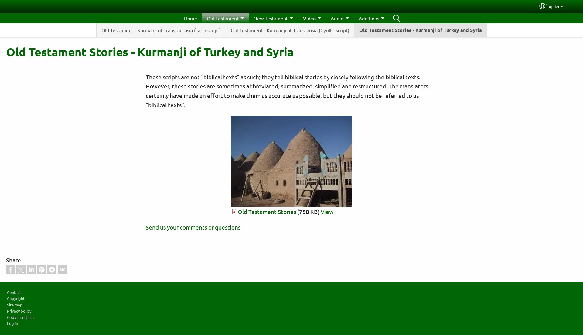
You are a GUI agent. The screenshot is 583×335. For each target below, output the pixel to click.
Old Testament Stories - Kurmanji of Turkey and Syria (420, 30)
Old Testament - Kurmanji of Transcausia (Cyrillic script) (290, 30)
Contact (14, 292)
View (327, 211)
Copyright (16, 298)
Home (190, 18)
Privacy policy (19, 310)
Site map (14, 304)
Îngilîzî (552, 6)
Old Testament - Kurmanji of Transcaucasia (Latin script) (161, 30)
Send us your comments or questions (193, 227)
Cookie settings (21, 317)
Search (396, 18)
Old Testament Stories (267, 211)
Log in (12, 323)
